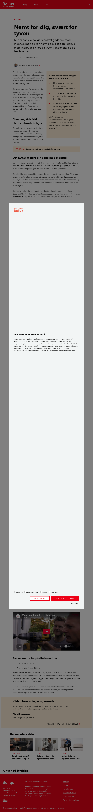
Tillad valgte (40, 598)
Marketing (54, 592)
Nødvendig (19, 592)
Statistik (44, 592)
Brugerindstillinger (32, 592)
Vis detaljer (75, 603)
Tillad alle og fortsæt (65, 598)
